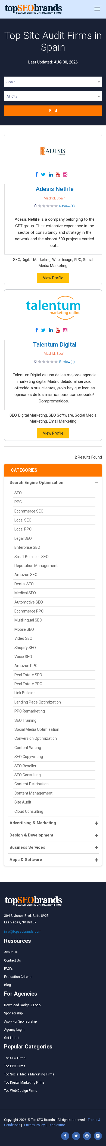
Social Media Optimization (36, 729)
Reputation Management (36, 565)
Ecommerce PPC (28, 611)
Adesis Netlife (55, 189)
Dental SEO (24, 584)
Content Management (33, 793)
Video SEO (23, 638)
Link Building (25, 693)
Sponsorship (13, 1013)
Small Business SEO (31, 556)
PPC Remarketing (29, 711)
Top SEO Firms (15, 1058)
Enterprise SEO (27, 547)
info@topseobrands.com (22, 931)
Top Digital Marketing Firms (24, 1082)
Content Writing (27, 747)
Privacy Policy (34, 1125)
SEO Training (25, 720)
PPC (18, 502)
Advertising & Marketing (33, 822)
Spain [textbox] (11, 82)
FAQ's (8, 969)
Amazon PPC (26, 665)
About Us (11, 952)
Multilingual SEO (28, 620)
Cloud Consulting (28, 811)
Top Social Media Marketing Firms (29, 1074)
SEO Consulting (27, 775)
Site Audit (22, 802)
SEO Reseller (25, 766)
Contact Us (12, 960)
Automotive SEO (28, 602)
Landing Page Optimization (37, 702)
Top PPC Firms (14, 1066)
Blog (7, 985)
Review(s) (67, 206)
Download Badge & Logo (22, 1005)
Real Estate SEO (28, 675)
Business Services (27, 847)
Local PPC (23, 529)
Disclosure (57, 1125)
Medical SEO (25, 593)
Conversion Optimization (35, 738)
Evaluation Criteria (18, 977)
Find (53, 110)
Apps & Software (26, 859)
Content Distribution (31, 784)
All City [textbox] (12, 96)
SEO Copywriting (28, 756)
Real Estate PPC (28, 684)
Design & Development (31, 835)
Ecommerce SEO (28, 511)
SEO (18, 493)
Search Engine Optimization (36, 482)
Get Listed (11, 1038)
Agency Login (14, 1030)
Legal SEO (23, 538)
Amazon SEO (26, 574)
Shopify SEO (25, 647)
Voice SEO (23, 656)
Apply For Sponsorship (20, 1021)
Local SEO (23, 520)
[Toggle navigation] (97, 9)
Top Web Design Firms (20, 1091)
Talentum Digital (54, 344)
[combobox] (53, 83)
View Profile (53, 278)
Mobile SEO (24, 629)
